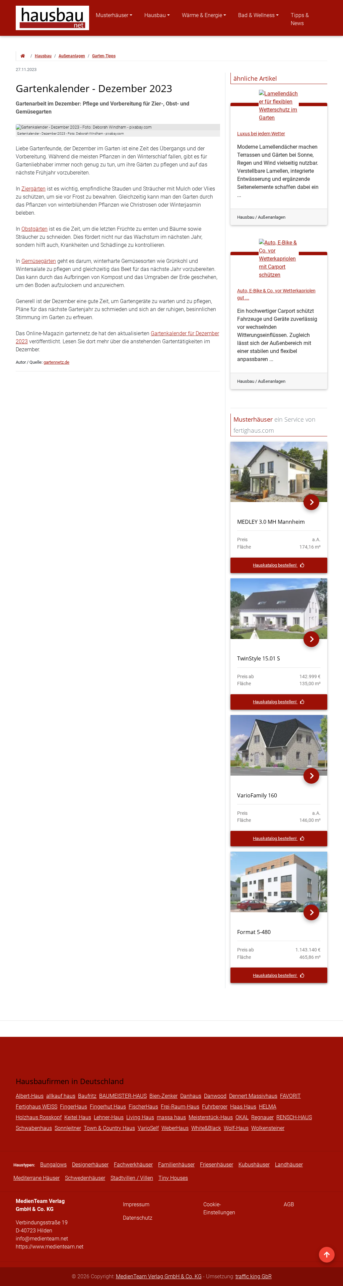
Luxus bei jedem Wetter (261, 134)
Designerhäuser (90, 1164)
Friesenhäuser (216, 1164)
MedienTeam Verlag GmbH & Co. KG (159, 1276)
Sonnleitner (68, 1128)
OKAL (242, 1117)
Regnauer (262, 1117)
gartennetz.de (56, 362)
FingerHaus (73, 1106)
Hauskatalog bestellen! (275, 565)
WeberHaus (175, 1128)
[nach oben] (327, 1255)
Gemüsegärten (38, 261)
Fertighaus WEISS (36, 1106)
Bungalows (53, 1164)
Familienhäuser (176, 1164)
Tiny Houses (173, 1178)
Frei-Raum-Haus (180, 1106)
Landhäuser (289, 1164)
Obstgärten (34, 229)
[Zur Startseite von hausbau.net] (23, 56)
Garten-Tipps (104, 56)
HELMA (267, 1106)
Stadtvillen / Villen (132, 1178)
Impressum (136, 1204)
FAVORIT (290, 1096)
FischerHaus (143, 1106)
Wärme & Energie (202, 15)
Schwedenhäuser (85, 1178)
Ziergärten (33, 189)
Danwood (215, 1096)
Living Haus (140, 1117)
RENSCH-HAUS (294, 1117)
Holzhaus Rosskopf (39, 1117)
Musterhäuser (112, 15)
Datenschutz (137, 1218)
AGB (289, 1204)
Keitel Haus (77, 1117)
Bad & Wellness (256, 15)
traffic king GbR (253, 1276)
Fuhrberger (214, 1106)
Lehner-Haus (109, 1117)
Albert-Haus (30, 1096)
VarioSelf (148, 1128)
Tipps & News (300, 19)
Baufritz (87, 1096)
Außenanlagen (72, 56)
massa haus (171, 1117)
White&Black (206, 1128)
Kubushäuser (254, 1164)
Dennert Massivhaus (253, 1096)
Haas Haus (243, 1106)
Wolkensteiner (267, 1128)
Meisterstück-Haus (211, 1117)
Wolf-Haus (236, 1128)
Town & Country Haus (109, 1128)
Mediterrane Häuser (36, 1178)
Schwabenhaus (34, 1128)
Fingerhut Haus (108, 1106)
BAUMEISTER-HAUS (123, 1096)
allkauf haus (60, 1096)
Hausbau (155, 15)
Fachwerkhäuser (133, 1164)
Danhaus (190, 1096)
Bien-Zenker (163, 1096)
